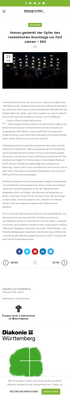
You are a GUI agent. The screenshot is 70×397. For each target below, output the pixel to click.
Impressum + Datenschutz (15, 298)
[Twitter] (30, 3)
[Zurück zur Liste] (35, 262)
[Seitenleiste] (4, 123)
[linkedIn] (39, 3)
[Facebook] (26, 3)
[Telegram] (43, 3)
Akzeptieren (51, 391)
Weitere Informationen (24, 391)
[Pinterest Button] (35, 3)
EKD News (35, 25)
